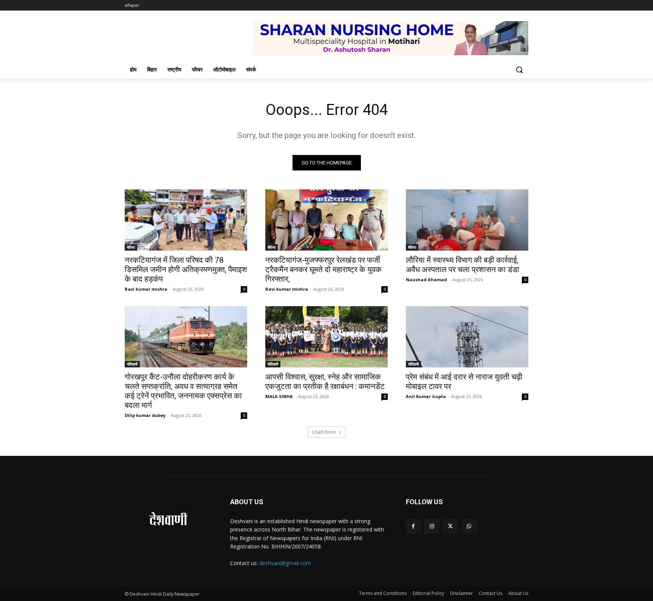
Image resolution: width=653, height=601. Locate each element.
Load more (324, 432)
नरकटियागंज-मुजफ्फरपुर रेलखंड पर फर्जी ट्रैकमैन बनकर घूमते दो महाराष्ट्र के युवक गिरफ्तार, (323, 269)
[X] (450, 526)
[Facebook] (413, 526)
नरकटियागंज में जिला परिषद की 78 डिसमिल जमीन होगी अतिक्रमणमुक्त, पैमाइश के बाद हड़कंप (186, 269)
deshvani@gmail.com (285, 563)
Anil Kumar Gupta (426, 396)
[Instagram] (431, 526)
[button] (519, 69)
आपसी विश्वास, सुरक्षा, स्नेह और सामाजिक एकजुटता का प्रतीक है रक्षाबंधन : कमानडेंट (325, 381)
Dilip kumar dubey (145, 415)
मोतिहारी (132, 364)
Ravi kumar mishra (146, 289)
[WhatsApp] (469, 526)
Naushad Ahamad (426, 279)
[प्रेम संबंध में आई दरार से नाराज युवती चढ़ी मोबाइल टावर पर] (467, 336)
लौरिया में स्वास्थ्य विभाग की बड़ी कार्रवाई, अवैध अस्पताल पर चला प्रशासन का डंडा (462, 265)
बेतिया (131, 247)
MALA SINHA (279, 396)
